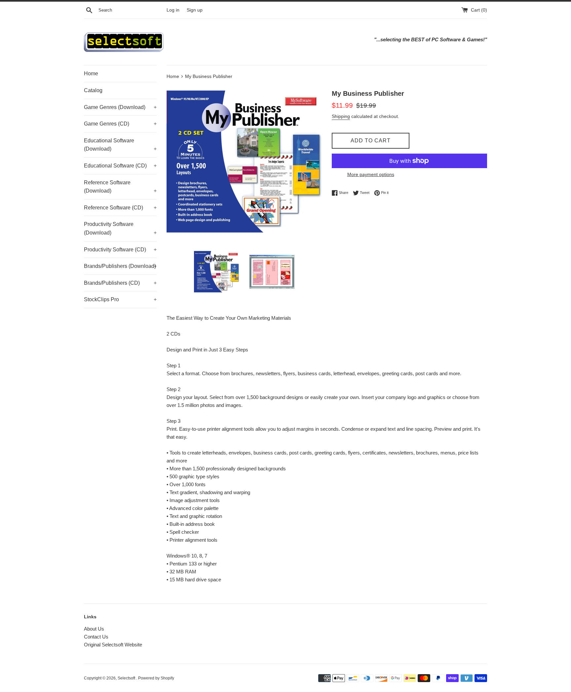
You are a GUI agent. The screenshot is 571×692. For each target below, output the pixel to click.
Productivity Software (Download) (120, 228)
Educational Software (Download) (120, 145)
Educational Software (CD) (120, 165)
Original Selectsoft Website (113, 644)
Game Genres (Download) (120, 107)
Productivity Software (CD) (120, 249)
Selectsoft (127, 678)
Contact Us (96, 636)
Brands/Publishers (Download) (120, 266)
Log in (173, 10)
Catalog (93, 90)
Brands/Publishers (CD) (120, 283)
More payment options (370, 174)
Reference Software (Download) (120, 187)
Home (91, 73)
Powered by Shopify (156, 678)
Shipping (341, 116)
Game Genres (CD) (120, 124)
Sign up (195, 10)
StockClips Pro (120, 299)
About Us (94, 629)
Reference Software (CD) (120, 207)
